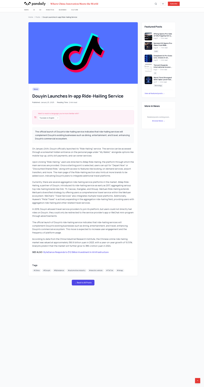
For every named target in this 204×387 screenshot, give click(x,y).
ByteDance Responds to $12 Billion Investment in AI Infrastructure (76, 252)
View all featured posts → (155, 93)
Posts (38, 17)
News (26, 10)
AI (34, 10)
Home (30, 17)
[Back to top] (197, 380)
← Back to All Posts (83, 282)
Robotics (50, 10)
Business (62, 10)
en (163, 4)
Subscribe (173, 4)
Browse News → (158, 121)
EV (40, 10)
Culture (74, 10)
